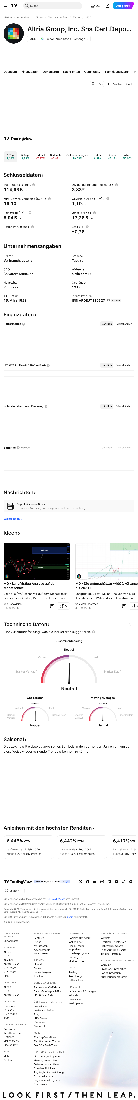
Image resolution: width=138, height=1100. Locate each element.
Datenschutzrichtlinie (46, 1064)
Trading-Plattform (111, 953)
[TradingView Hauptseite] (14, 5)
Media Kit (39, 1026)
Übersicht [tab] (10, 71)
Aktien (7, 952)
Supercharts (11, 940)
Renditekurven (12, 1032)
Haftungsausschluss (46, 1060)
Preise (37, 941)
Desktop (8, 1059)
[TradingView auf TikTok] (123, 881)
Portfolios (9, 1029)
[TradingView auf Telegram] (116, 881)
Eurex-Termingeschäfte (47, 991)
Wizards (73, 995)
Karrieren (39, 1022)
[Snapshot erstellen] (93, 84)
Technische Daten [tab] (117, 71)
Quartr (70, 917)
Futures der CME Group (47, 987)
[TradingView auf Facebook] (87, 881)
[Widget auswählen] (101, 84)
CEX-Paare (10, 967)
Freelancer (75, 999)
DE (98, 6)
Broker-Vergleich (43, 972)
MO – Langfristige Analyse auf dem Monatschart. (31, 586)
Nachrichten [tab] (71, 71)
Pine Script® (11, 1044)
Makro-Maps (11, 1040)
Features (39, 937)
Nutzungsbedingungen (47, 1056)
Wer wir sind (41, 1006)
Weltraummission (44, 1010)
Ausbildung (75, 976)
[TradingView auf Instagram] (102, 881)
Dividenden (10, 1013)
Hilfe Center (41, 1018)
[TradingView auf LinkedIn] (109, 881)
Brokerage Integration (113, 968)
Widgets (105, 937)
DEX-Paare (10, 971)
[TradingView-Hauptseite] (18, 881)
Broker (38, 968)
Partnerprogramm (111, 972)
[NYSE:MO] (7, 576)
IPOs (6, 1017)
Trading (73, 972)
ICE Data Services (56, 899)
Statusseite (40, 1084)
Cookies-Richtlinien (45, 1068)
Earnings (9, 1009)
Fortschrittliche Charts (113, 949)
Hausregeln (75, 957)
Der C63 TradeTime (45, 1045)
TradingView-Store (45, 1037)
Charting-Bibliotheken (113, 941)
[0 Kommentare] (52, 606)
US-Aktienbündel (44, 995)
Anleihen (8, 959)
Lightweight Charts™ (113, 945)
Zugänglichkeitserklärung (49, 1072)
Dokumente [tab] (51, 71)
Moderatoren (76, 960)
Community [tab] (92, 71)
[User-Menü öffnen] (107, 5)
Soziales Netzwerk (80, 937)
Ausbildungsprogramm (114, 976)
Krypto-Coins (11, 963)
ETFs (6, 955)
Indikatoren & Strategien (83, 991)
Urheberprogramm (79, 953)
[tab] (106, 323)
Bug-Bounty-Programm (47, 1080)
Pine (6, 975)
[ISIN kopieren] (108, 300)
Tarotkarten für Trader (47, 1041)
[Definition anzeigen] (33, 184)
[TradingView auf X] (80, 881)
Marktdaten (41, 945)
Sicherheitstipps (43, 1076)
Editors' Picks (76, 980)
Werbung (106, 964)
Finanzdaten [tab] (29, 71)
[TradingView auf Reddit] (130, 881)
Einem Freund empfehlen (77, 947)
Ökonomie (9, 1005)
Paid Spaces (76, 1003)
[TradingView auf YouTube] (94, 881)
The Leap (39, 976)
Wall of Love (76, 941)
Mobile (7, 1056)
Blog (36, 1014)
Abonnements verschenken (42, 951)
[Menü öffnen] (5, 5)
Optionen (9, 1036)
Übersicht (39, 964)
